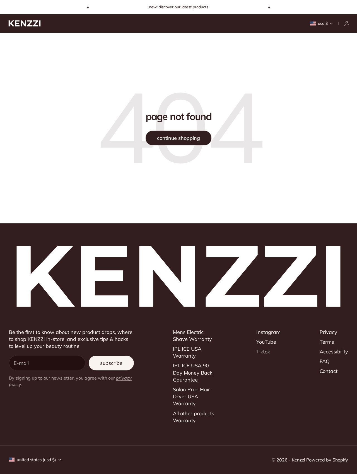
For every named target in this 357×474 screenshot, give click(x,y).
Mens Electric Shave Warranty (192, 335)
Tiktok (263, 351)
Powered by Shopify (327, 460)
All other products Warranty (193, 417)
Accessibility (334, 351)
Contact (328, 371)
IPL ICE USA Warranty (187, 352)
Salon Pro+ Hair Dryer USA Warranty (191, 396)
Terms (327, 342)
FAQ (325, 361)
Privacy (328, 332)
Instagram (268, 332)
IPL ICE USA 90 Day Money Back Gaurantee (192, 372)
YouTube (266, 342)
